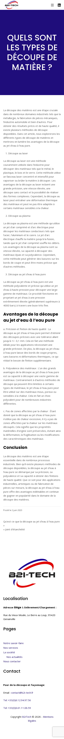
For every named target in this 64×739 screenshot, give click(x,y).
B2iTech (26, 716)
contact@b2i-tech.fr (22, 692)
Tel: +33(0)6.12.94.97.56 (17, 700)
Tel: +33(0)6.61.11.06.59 (17, 707)
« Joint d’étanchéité (14, 529)
